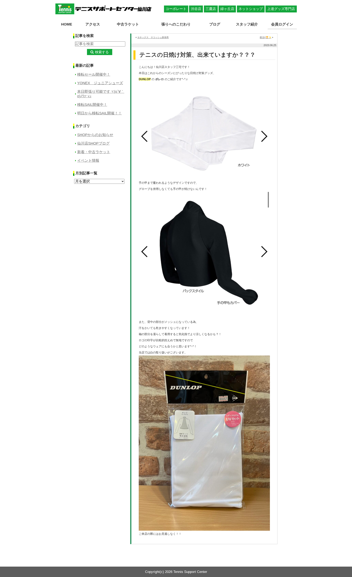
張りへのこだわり (176, 24)
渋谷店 (196, 9)
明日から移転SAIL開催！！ (99, 113)
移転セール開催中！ (93, 74)
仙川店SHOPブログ (93, 143)
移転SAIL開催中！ (92, 105)
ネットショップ (251, 9)
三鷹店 (211, 9)
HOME (66, 24)
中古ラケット (128, 24)
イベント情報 (88, 160)
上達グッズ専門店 (281, 9)
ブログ (214, 24)
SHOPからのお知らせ (95, 135)
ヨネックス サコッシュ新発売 (153, 37)
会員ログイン (282, 24)
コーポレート (176, 9)
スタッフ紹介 (247, 24)
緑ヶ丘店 (227, 9)
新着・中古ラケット (93, 152)
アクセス (92, 24)
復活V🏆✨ (265, 37)
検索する (102, 52)
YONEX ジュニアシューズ (100, 83)
